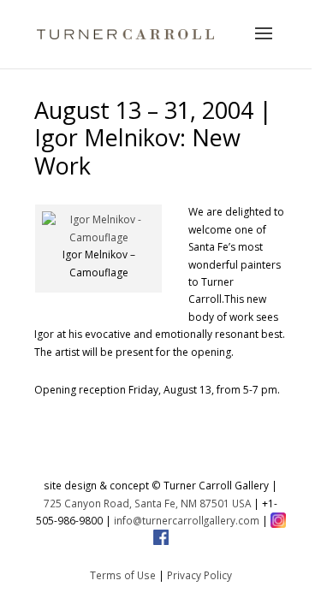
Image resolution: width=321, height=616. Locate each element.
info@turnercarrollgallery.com (186, 520)
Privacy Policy (199, 575)
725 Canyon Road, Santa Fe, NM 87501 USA (147, 503)
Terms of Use (123, 575)
